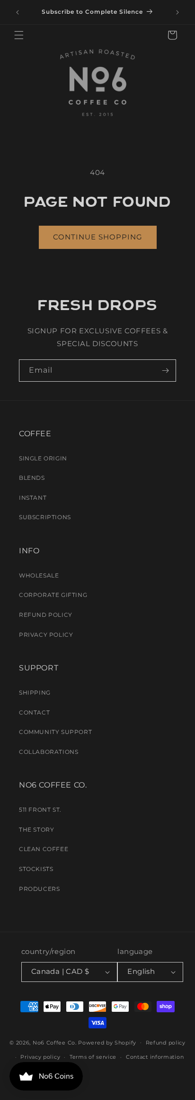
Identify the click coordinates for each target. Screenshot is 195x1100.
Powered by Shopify (107, 1042)
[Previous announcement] (17, 12)
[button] (19, 35)
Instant (32, 497)
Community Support (55, 731)
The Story (36, 829)
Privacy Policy (46, 634)
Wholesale (39, 575)
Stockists (36, 868)
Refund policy (166, 1042)
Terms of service (93, 1057)
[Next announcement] (177, 12)
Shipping (35, 692)
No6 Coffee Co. (55, 1042)
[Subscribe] (165, 370)
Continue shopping (97, 236)
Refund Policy (45, 614)
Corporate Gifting (53, 594)
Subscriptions (45, 517)
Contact (34, 712)
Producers (39, 888)
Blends (32, 477)
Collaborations (48, 751)
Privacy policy (40, 1057)
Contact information (155, 1057)
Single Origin (43, 458)
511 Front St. (40, 809)
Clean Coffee (43, 848)
